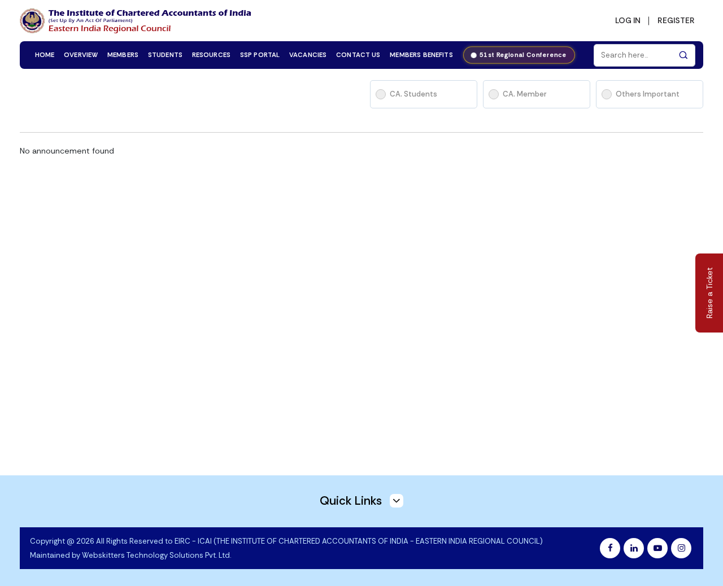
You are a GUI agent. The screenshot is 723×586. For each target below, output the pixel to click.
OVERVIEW (81, 55)
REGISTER (676, 20)
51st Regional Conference (524, 55)
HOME (45, 55)
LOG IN (628, 20)
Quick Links (352, 501)
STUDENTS (165, 55)
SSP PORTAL (260, 55)
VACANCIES (307, 55)
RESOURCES (211, 55)
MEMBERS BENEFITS (421, 55)
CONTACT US (358, 55)
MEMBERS (122, 55)
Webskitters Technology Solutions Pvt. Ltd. (156, 555)
